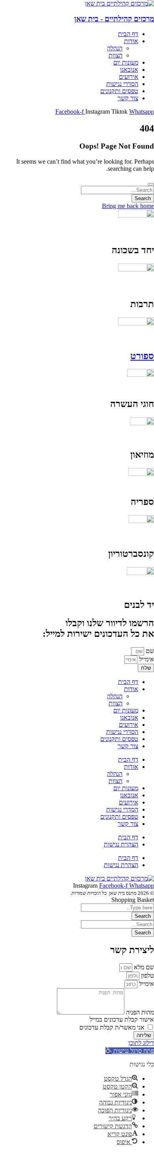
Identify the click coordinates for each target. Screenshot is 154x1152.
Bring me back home (128, 206)
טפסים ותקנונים (119, 739)
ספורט (142, 356)
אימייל (145, 659)
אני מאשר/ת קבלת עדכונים (112, 1027)
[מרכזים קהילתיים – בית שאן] (119, 3)
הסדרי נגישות (122, 731)
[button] (129, 1050)
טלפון (146, 975)
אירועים (128, 724)
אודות (131, 689)
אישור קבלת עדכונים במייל (122, 1019)
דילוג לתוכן (141, 1042)
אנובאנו (129, 717)
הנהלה (114, 696)
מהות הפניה (139, 1012)
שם (149, 651)
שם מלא (143, 967)
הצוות (115, 703)
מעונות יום (125, 710)
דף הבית (128, 681)
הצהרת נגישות (121, 844)
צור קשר (128, 746)
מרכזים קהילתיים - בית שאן (114, 19)
